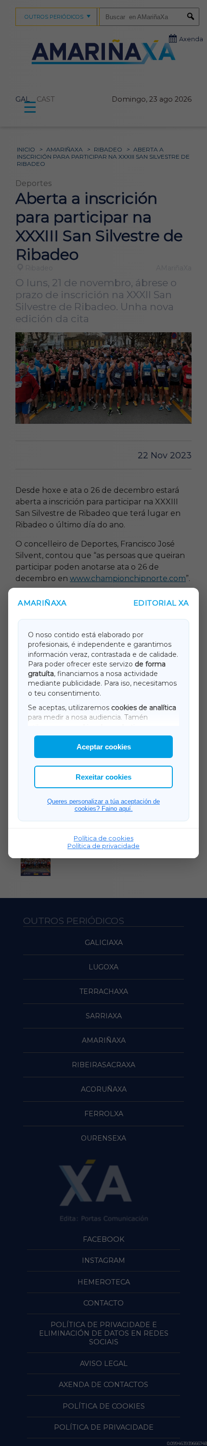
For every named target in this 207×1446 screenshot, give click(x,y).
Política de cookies (103, 838)
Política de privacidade (103, 846)
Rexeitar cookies (103, 777)
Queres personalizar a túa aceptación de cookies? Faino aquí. (103, 805)
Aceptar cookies (104, 747)
